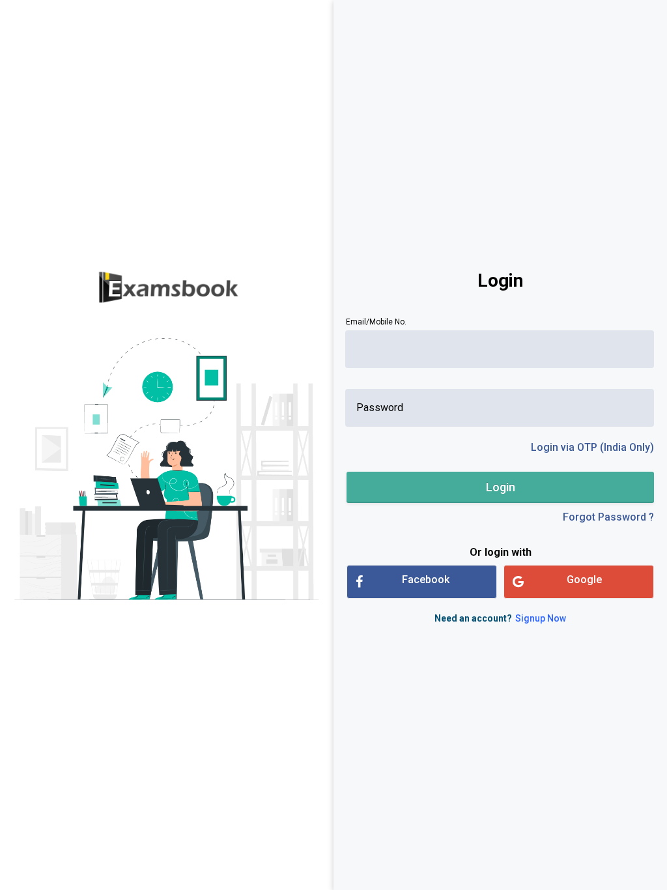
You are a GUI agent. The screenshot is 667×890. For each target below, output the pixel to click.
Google (584, 579)
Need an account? (500, 618)
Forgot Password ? (608, 517)
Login (500, 487)
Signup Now (540, 618)
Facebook (425, 579)
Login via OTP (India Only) (592, 447)
